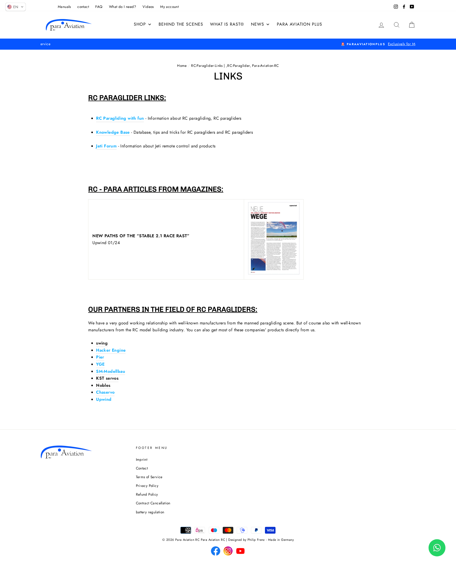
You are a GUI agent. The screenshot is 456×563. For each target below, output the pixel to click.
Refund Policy (147, 494)
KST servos (107, 378)
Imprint (142, 459)
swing (102, 343)
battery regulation (150, 512)
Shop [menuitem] (140, 24)
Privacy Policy (147, 485)
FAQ (98, 6)
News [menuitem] (257, 24)
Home (182, 65)
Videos (148, 6)
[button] (15, 7)
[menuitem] (227, 24)
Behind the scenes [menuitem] (181, 24)
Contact (142, 468)
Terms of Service (149, 477)
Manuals (64, 6)
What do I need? (122, 6)
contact (83, 6)
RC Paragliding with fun (120, 118)
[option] (228, 44)
